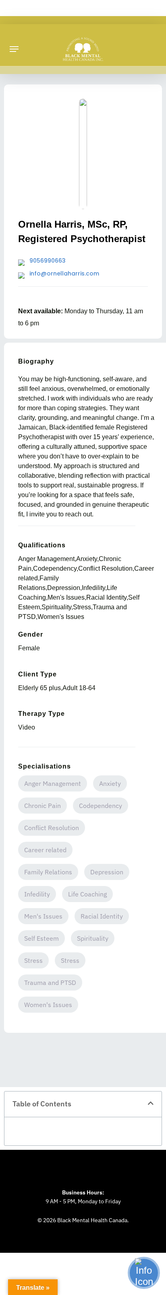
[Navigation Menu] (14, 49)
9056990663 (47, 261)
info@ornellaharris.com (64, 273)
